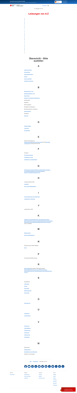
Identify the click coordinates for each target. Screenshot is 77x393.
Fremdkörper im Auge (28, 157)
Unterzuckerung (27, 315)
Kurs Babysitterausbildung (36, 222)
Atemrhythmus (27, 72)
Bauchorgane (26, 95)
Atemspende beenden (28, 74)
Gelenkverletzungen (28, 170)
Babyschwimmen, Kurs (28, 91)
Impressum (55, 379)
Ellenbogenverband (28, 142)
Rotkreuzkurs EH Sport (32, 271)
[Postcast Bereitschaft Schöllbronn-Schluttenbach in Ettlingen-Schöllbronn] (62, 366)
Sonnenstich (26, 288)
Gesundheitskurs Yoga (35, 172)
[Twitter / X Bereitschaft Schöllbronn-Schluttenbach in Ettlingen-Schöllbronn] (35, 366)
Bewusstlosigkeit (27, 111)
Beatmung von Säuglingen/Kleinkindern (32, 98)
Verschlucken (26, 337)
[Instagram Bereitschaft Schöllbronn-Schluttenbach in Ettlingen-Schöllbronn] (32, 366)
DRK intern (55, 383)
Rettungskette (27, 269)
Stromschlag (26, 292)
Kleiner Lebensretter (40, 219)
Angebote (40, 374)
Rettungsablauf (27, 268)
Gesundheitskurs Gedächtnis (38, 170)
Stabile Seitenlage (27, 290)
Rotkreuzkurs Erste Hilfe (42, 271)
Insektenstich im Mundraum (29, 199)
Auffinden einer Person (28, 81)
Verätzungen (26, 326)
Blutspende (26, 378)
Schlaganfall (26, 284)
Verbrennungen (27, 330)
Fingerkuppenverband (28, 155)
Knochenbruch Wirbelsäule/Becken (38, 221)
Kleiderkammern (27, 219)
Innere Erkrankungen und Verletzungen (32, 196)
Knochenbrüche (48, 221)
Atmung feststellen (28, 78)
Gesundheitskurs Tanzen (33, 171)
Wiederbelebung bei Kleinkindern (30, 351)
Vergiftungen (26, 332)
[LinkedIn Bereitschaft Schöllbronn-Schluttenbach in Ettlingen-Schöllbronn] (39, 366)
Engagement (34, 142)
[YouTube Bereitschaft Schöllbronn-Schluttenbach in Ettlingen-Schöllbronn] (29, 366)
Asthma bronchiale (28, 70)
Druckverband (27, 130)
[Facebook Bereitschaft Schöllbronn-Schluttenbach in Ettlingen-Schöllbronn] (25, 366)
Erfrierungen (39, 142)
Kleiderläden (33, 219)
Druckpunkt (26, 128)
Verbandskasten (27, 328)
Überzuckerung (27, 303)
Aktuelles (40, 376)
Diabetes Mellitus (27, 126)
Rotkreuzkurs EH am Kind (35, 269)
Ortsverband (44, 5)
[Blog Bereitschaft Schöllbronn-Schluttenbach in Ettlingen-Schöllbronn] (46, 366)
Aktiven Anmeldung (27, 376)
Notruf (25, 247)
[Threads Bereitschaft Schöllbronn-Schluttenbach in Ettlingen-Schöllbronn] (59, 366)
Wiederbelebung (27, 349)
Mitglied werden (27, 233)
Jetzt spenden (12, 374)
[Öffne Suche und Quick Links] (48, 5)
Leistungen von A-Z (42, 378)
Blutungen (26, 115)
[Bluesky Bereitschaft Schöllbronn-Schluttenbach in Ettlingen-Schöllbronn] (56, 366)
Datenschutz (55, 385)
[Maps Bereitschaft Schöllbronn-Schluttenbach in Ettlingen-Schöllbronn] (49, 366)
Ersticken (28, 143)
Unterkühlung (26, 313)
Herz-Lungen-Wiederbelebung (30, 186)
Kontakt (54, 376)
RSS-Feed (55, 381)
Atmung (25, 76)
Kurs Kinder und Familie (46, 222)
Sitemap (54, 378)
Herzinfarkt (26, 184)
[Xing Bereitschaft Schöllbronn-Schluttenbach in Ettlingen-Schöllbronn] (42, 366)
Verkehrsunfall (27, 334)
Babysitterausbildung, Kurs (29, 93)
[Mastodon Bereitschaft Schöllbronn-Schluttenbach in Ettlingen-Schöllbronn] (52, 366)
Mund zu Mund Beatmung (29, 235)
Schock (25, 286)
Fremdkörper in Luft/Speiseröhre (30, 159)
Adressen (54, 374)
